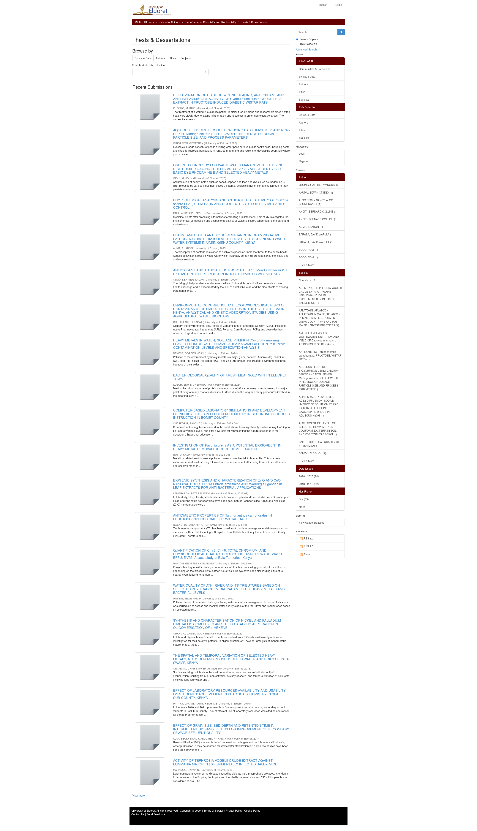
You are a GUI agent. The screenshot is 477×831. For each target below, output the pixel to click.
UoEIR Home (147, 22)
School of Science (170, 22)
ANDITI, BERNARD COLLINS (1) (318, 211)
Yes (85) (304, 499)
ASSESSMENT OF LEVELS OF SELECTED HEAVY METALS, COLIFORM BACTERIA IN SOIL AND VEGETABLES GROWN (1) (318, 428)
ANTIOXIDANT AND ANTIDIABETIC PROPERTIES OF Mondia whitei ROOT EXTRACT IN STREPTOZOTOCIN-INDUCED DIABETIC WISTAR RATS (230, 271)
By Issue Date (143, 58)
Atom (307, 554)
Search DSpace (309, 39)
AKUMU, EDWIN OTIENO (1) (316, 192)
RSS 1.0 (308, 538)
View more (138, 795)
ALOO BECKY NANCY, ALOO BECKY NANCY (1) (316, 202)
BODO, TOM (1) (308, 249)
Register (304, 161)
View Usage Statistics (311, 522)
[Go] (341, 32)
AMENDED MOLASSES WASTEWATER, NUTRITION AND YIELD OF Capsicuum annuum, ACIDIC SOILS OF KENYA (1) (319, 338)
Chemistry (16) (307, 280)
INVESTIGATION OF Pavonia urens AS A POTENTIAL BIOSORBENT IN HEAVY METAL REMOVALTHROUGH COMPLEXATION (227, 447)
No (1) (302, 507)
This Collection (308, 44)
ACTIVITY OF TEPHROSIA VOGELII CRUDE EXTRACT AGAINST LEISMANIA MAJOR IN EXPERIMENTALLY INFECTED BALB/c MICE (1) (320, 295)
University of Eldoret (143, 810)
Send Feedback (156, 814)
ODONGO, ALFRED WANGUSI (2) (319, 185)
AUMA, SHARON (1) (311, 227)
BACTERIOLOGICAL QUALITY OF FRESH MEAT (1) (319, 443)
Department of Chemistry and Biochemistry (210, 22)
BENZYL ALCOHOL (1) (312, 453)
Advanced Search (306, 49)
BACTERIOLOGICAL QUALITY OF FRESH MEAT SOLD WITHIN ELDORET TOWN (230, 377)
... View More (306, 265)
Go (204, 72)
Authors (160, 58)
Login (302, 153)
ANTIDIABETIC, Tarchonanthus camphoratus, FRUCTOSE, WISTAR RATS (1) (320, 355)
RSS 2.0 (308, 546)
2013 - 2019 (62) (309, 484)
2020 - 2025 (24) (309, 476)
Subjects (186, 58)
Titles (173, 58)
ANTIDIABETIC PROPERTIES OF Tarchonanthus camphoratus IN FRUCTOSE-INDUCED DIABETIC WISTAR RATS (222, 517)
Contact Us (137, 814)
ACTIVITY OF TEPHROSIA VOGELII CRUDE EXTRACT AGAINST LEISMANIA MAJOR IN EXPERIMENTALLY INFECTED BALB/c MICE (225, 762)
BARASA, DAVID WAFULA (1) (316, 234)
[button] (324, 4)
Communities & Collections (314, 69)
